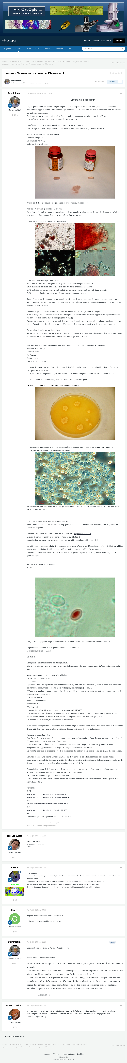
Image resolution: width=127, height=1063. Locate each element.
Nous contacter (69, 1054)
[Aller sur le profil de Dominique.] (7, 81)
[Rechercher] (122, 49)
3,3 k (16, 857)
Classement (59, 49)
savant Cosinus (14, 1005)
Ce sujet (113, 49)
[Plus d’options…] (120, 93)
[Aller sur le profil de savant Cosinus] (14, 1014)
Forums (18, 49)
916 (15, 900)
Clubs (37, 49)
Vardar (14, 867)
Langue (47, 1054)
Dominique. (19, 80)
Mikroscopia (9, 40)
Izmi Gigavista (14, 835)
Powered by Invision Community (63, 1059)
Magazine (7, 49)
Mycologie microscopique (40, 83)
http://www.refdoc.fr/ (82, 534)
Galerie (28, 49)
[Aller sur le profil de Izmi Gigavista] (14, 844)
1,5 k (16, 115)
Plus (69, 49)
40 (16, 932)
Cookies (80, 1054)
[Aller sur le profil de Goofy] (14, 918)
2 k (15, 1027)
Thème (56, 1054)
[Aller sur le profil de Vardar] (14, 876)
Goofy (14, 910)
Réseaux (47, 49)
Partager (100, 82)
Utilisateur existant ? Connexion (97, 41)
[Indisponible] (75, 172)
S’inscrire (119, 41)
